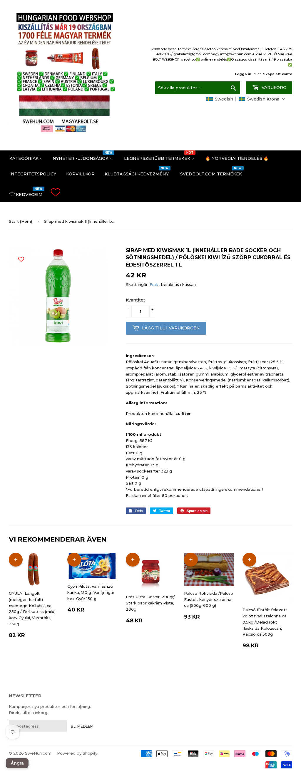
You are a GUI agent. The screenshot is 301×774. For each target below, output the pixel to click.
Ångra (17, 763)
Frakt (155, 284)
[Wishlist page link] (55, 192)
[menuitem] (26, 158)
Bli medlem (82, 726)
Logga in (243, 74)
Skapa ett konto (277, 74)
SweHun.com (38, 753)
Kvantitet (135, 300)
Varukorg (273, 87)
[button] (245, 99)
